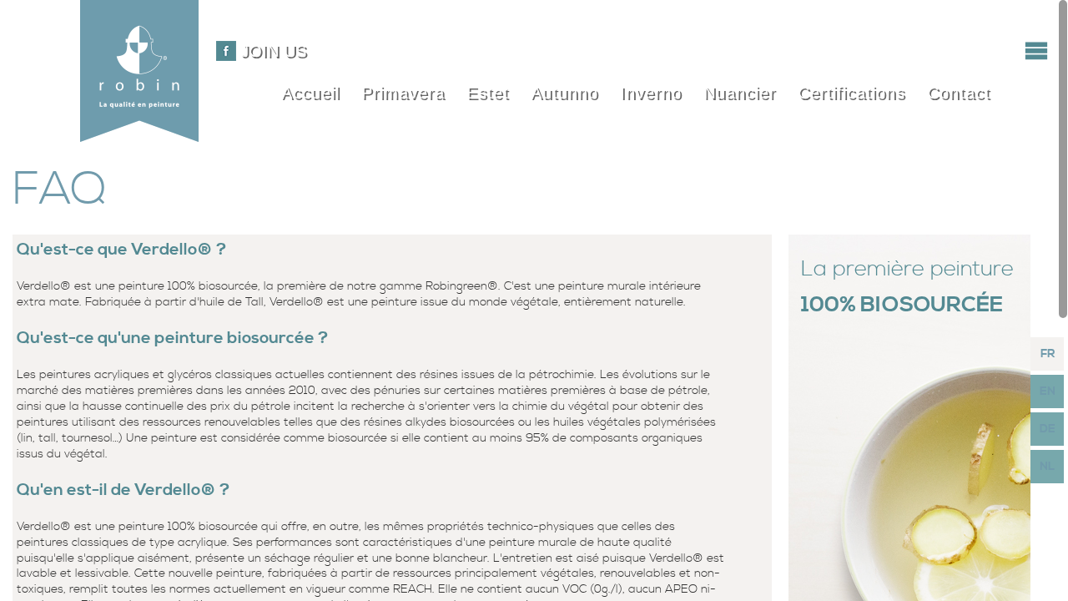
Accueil (310, 92)
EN (1047, 391)
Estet (487, 92)
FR (1047, 353)
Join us (273, 51)
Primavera (403, 92)
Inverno (651, 92)
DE (1047, 429)
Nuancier (739, 92)
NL (1047, 466)
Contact (958, 92)
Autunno (564, 92)
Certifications (851, 92)
